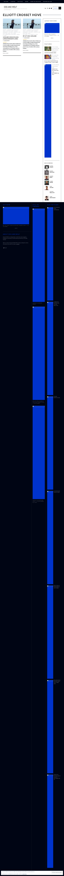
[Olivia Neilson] (46, 193)
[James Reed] (46, 177)
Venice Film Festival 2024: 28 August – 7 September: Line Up (57, 777)
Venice (53, 66)
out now (13, 33)
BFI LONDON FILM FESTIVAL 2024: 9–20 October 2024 (57, 682)
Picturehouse (7, 34)
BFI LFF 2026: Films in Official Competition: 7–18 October (51, 35)
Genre (26, 1)
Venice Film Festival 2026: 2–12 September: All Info (55, 72)
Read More (5, 53)
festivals (20, 1)
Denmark (5, 32)
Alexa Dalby (7, 40)
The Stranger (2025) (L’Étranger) (57, 208)
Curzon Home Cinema (12, 30)
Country (12, 1)
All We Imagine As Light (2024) (57, 492)
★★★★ (4, 29)
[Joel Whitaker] (46, 198)
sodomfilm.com (47, 1)
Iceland (10, 32)
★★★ (53, 46)
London (53, 58)
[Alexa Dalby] (46, 167)
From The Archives (35, 1)
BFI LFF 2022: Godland (29, 36)
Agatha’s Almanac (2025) (50, 52)
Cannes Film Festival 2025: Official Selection (56, 304)
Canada (56, 46)
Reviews (6, 1)
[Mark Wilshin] (46, 172)
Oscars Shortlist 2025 (57, 397)
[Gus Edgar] (46, 188)
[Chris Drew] (46, 183)
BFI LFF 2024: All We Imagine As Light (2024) (57, 586)
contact (17, 244)
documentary (54, 48)
